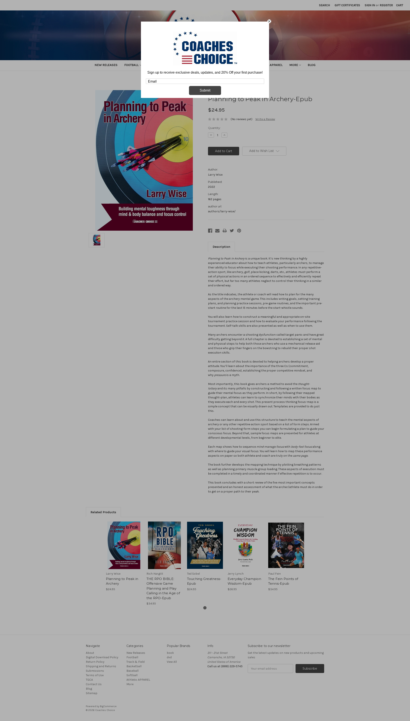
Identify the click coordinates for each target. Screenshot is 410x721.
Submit (205, 90)
